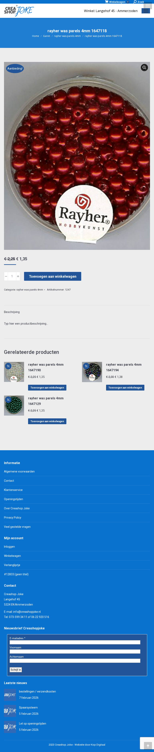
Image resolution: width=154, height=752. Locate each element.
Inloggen (9, 546)
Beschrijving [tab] (12, 312)
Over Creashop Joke (17, 508)
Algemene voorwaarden (19, 471)
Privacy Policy (12, 517)
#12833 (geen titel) (16, 574)
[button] (144, 67)
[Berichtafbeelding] (10, 695)
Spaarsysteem (28, 707)
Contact (9, 480)
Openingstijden (13, 499)
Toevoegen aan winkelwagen (52, 276)
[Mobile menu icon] (148, 5)
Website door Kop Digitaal (90, 744)
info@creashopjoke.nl (27, 611)
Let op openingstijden (32, 723)
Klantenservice (13, 490)
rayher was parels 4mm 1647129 (46, 401)
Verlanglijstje (12, 565)
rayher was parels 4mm (29, 289)
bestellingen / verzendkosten (37, 691)
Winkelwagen (118, 1)
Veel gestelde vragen (17, 526)
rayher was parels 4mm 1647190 (46, 367)
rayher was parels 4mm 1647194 (124, 367)
